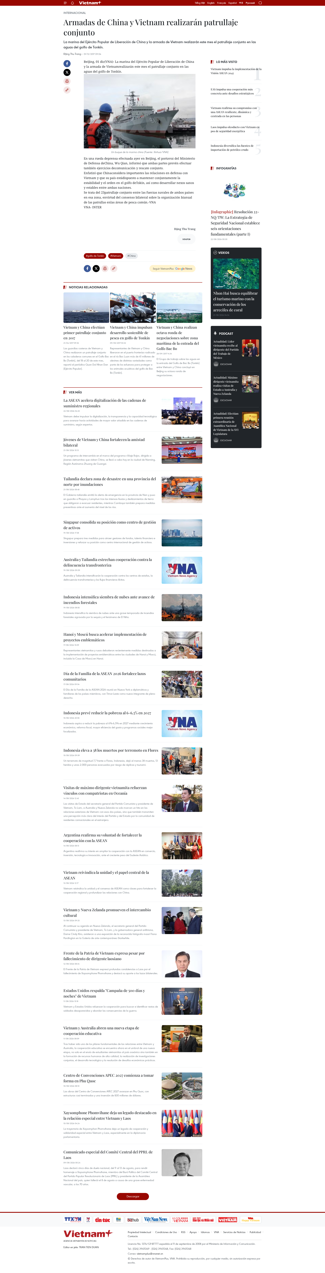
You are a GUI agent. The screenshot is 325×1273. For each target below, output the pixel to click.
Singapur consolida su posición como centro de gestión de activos (109, 524)
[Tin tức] (102, 1219)
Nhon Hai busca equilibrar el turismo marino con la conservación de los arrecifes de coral (235, 301)
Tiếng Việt (200, 2)
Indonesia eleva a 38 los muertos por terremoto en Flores (110, 750)
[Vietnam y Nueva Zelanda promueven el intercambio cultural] (182, 920)
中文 (241, 3)
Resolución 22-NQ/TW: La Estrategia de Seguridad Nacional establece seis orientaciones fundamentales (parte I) (235, 223)
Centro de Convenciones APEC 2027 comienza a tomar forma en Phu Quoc (108, 1078)
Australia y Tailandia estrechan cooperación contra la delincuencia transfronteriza (107, 562)
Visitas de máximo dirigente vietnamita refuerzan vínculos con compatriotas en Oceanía (105, 790)
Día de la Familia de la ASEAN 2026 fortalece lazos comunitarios (104, 676)
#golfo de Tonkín (95, 255)
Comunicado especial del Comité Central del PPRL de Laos (108, 1154)
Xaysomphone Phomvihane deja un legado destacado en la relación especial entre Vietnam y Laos (109, 1115)
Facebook (67, 63)
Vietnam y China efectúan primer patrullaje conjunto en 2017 (84, 332)
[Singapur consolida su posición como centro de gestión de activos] (182, 532)
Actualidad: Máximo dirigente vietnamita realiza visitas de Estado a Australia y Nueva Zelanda (226, 385)
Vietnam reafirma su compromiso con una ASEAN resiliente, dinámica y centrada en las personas (234, 112)
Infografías (226, 168)
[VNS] (155, 1219)
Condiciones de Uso (166, 1232)
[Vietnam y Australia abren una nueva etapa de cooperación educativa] (182, 1038)
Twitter (67, 72)
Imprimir (67, 81)
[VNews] (88, 1219)
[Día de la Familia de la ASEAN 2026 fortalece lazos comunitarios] (182, 684)
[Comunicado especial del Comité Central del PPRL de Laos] (182, 1162)
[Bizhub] (133, 1219)
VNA (216, 1232)
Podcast (226, 333)
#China (131, 255)
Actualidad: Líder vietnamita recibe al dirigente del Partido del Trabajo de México (226, 349)
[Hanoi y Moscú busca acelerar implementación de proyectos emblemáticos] (182, 645)
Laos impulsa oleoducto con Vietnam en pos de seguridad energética (235, 129)
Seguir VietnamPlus (163, 268)
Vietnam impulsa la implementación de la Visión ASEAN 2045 (236, 71)
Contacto (133, 1236)
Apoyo (193, 1232)
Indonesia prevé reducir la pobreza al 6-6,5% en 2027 (107, 712)
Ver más (75, 392)
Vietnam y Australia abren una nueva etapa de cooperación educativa (101, 1030)
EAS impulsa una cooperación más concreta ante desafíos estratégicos (232, 91)
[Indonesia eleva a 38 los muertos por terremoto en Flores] (182, 760)
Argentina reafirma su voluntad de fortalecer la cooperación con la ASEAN (102, 837)
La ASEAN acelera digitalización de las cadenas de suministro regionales (104, 403)
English (211, 2)
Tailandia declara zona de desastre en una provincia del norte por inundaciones (109, 481)
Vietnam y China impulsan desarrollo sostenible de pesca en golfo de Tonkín (131, 332)
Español (233, 2)
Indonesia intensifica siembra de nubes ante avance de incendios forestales (109, 599)
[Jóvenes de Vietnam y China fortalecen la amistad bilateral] (182, 450)
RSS (183, 1232)
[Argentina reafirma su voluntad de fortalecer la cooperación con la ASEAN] (182, 845)
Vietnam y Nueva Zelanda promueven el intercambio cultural (107, 912)
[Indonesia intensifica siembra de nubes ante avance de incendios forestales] (182, 607)
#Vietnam (115, 255)
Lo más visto (226, 62)
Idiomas (205, 1232)
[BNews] (118, 1219)
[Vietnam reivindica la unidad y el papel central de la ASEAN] (182, 883)
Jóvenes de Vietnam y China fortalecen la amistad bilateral (104, 442)
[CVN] (180, 1219)
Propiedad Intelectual (139, 1232)
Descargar (133, 1196)
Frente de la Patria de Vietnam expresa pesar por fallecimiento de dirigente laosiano (104, 955)
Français (221, 2)
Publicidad (255, 1232)
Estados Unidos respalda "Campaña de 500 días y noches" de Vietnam (104, 993)
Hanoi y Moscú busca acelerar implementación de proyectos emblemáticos (105, 637)
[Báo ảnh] (227, 1219)
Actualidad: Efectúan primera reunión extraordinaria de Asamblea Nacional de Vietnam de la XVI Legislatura (226, 424)
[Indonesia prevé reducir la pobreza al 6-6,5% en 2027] (182, 723)
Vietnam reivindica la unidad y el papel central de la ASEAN (106, 875)
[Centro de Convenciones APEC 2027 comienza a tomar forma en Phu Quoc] (182, 1086)
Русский (250, 3)
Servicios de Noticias (234, 1232)
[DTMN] (203, 1219)
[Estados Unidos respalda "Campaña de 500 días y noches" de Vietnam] (182, 1001)
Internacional (74, 13)
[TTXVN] (73, 1219)
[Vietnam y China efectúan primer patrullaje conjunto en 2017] (86, 307)
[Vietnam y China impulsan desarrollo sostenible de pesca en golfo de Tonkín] (133, 307)
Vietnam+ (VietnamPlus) (90, 2)
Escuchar (226, 364)
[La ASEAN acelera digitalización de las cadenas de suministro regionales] (182, 411)
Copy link (67, 90)
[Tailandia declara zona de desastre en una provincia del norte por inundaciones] (182, 489)
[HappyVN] (251, 1219)
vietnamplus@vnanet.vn (150, 1253)
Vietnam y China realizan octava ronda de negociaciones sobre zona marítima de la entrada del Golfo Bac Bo (178, 338)
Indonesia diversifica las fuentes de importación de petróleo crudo (232, 147)
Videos (223, 253)
